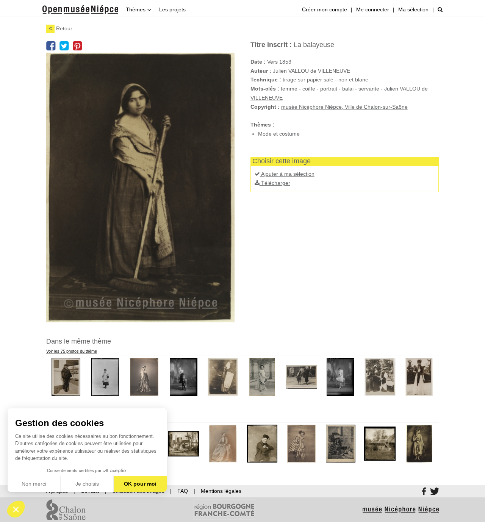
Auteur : (260, 71)
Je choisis (87, 484)
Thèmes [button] (136, 9)
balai (348, 89)
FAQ (182, 491)
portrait (328, 89)
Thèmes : (262, 125)
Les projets (172, 9)
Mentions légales (221, 491)
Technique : (265, 80)
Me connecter (372, 9)
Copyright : (265, 107)
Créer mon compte (324, 9)
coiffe (308, 89)
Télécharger (275, 183)
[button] (16, 509)
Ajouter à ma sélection (287, 174)
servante (368, 89)
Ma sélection (413, 9)
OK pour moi (140, 484)
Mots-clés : (264, 89)
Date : (258, 62)
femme (289, 89)
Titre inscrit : (271, 44)
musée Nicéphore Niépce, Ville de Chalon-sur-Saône (344, 107)
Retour (60, 28)
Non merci (34, 484)
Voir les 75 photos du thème (71, 351)
